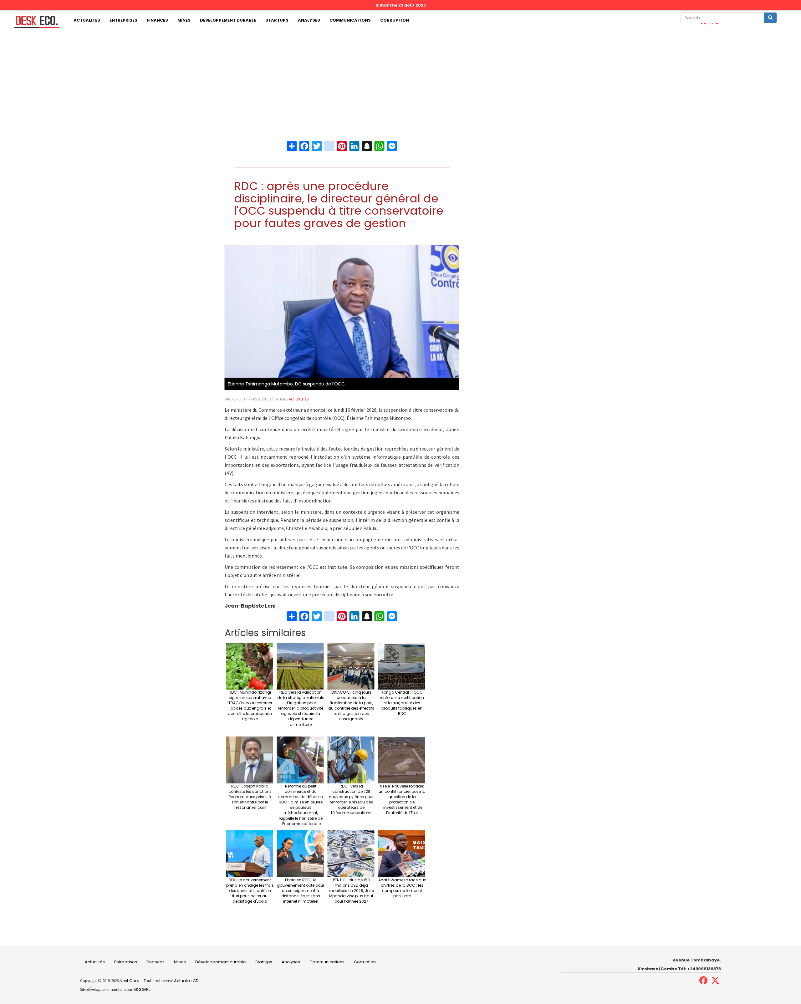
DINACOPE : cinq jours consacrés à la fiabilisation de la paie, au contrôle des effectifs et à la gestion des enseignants (351, 706)
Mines (184, 20)
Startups (276, 20)
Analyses (309, 20)
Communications (350, 20)
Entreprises (123, 20)
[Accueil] (34, 22)
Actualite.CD (186, 981)
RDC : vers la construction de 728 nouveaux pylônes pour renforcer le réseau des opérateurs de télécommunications (351, 799)
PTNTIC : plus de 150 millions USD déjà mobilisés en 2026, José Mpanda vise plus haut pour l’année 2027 (351, 890)
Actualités (87, 20)
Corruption (394, 20)
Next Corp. (130, 981)
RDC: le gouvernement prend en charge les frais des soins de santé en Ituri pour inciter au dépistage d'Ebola (250, 890)
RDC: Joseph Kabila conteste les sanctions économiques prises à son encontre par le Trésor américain (250, 796)
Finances (157, 20)
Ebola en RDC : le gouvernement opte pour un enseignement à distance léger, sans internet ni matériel (300, 890)
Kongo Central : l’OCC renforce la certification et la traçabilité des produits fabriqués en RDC (402, 703)
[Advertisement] (400, 77)
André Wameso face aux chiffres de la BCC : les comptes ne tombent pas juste (402, 888)
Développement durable (228, 20)
